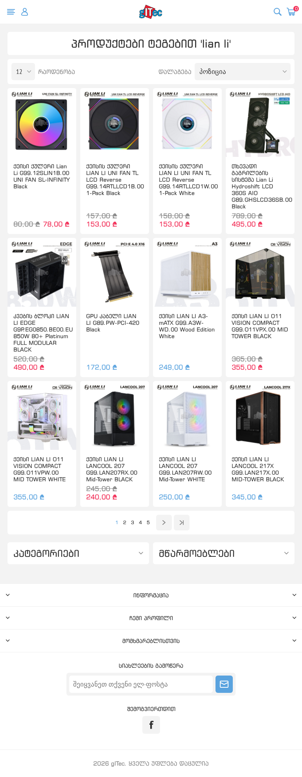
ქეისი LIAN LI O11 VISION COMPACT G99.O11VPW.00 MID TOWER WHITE (39, 469)
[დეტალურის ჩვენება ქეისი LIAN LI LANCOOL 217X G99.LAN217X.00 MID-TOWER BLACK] (260, 415)
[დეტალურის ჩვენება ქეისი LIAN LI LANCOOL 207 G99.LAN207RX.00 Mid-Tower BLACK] (114, 415)
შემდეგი (164, 522)
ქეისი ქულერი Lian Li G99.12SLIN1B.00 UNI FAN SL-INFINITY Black (41, 176)
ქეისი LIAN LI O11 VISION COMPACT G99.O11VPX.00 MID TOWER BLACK (260, 326)
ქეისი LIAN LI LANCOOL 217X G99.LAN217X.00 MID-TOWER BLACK (258, 469)
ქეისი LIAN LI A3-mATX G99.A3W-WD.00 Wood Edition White (187, 326)
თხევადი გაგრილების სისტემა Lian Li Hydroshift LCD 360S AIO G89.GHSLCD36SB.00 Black (260, 186)
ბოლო (182, 522)
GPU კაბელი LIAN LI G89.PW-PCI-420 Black (112, 323)
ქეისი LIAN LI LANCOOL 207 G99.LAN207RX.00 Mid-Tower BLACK (111, 469)
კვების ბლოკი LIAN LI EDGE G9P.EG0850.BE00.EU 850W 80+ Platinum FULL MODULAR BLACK (41, 333)
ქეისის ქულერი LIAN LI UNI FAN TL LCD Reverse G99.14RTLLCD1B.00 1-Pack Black (114, 179)
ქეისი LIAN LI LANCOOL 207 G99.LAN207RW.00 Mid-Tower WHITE (185, 469)
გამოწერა (224, 684)
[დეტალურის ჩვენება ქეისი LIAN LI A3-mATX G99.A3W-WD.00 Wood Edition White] (187, 272)
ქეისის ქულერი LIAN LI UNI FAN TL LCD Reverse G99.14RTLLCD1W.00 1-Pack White (187, 179)
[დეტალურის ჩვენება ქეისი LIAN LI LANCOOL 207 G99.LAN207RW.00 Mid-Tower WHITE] (187, 415)
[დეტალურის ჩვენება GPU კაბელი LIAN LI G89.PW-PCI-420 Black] (114, 272)
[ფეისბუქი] (151, 725)
